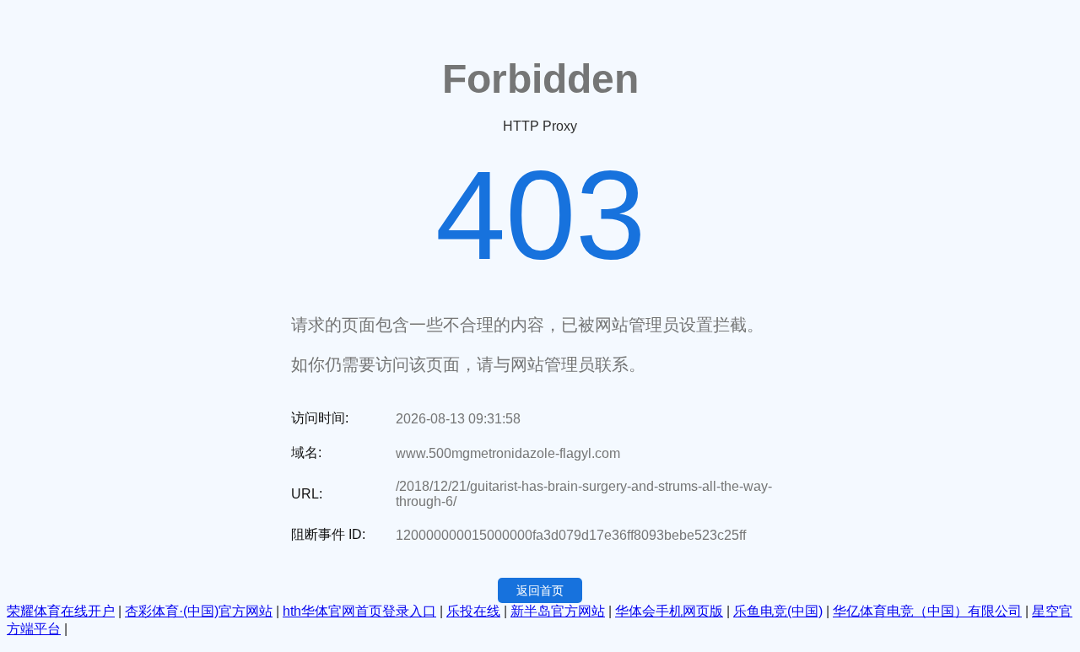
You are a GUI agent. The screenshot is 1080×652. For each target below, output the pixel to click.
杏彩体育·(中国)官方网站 (199, 611)
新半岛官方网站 (557, 611)
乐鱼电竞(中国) (778, 611)
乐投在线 (473, 611)
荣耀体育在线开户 (61, 611)
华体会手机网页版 (669, 611)
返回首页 (540, 590)
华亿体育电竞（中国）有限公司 (927, 611)
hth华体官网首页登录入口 (359, 611)
